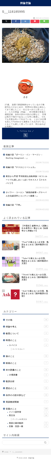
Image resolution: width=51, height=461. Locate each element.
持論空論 (25, 3)
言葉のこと (26, 409)
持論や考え (26, 326)
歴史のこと (26, 388)
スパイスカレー (18, 349)
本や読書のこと (26, 370)
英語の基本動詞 (28, 423)
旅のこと (26, 356)
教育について (26, 333)
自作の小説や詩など (26, 395)
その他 (26, 320)
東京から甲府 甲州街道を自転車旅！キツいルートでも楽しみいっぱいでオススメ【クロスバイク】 (26, 179)
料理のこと (26, 340)
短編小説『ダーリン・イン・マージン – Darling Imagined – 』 (24, 156)
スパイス (28, 345)
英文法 (28, 415)
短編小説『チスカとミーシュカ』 (21, 167)
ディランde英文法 (19, 419)
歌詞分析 (26, 381)
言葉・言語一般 (28, 426)
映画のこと (26, 363)
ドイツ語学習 (28, 412)
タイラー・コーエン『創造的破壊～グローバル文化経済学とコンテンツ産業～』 (26, 194)
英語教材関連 (26, 402)
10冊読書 (28, 375)
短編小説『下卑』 (14, 205)
